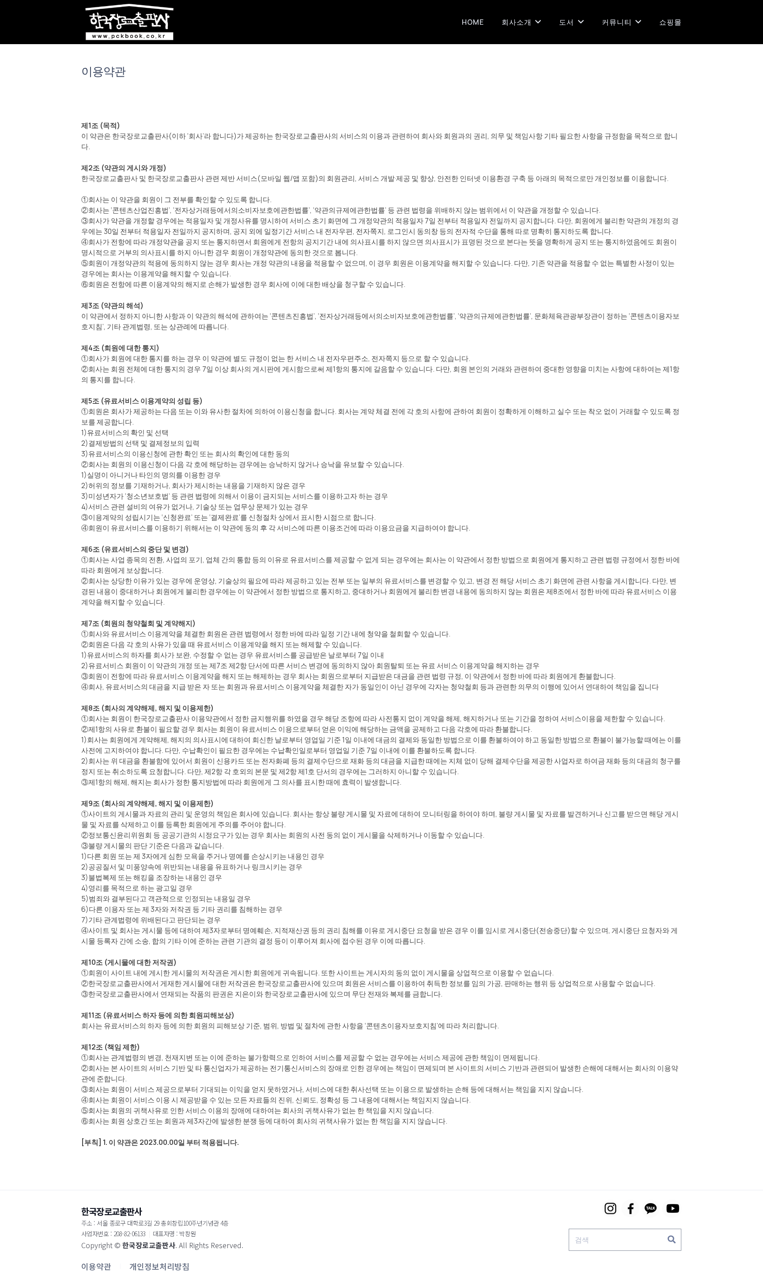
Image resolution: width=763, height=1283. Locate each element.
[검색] (672, 1240)
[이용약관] (96, 1266)
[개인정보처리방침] (159, 1266)
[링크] (129, 22)
